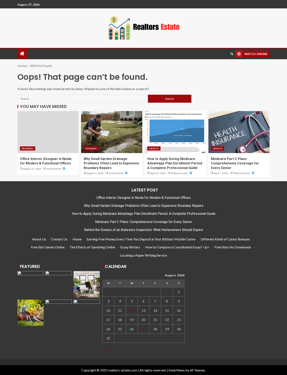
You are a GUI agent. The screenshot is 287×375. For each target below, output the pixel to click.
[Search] (231, 54)
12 (132, 310)
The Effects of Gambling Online (92, 247)
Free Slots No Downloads (233, 247)
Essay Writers (130, 247)
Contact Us (59, 239)
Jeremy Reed (54, 168)
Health (153, 148)
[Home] (22, 54)
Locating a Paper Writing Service (143, 255)
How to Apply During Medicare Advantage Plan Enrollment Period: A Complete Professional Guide (175, 163)
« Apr (106, 351)
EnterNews (177, 370)
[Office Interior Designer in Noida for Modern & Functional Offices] (48, 132)
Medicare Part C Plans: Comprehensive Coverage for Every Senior (235, 163)
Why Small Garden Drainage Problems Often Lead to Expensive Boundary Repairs (111, 163)
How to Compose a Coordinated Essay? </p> (177, 247)
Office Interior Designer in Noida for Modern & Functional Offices (143, 198)
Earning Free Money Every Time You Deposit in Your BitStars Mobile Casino (141, 239)
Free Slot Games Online (48, 247)
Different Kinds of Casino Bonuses (225, 239)
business (27, 148)
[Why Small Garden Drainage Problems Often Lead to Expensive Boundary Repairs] (111, 132)
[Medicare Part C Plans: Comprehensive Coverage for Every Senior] (239, 132)
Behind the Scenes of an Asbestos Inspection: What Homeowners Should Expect (143, 230)
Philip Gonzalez (179, 173)
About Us (39, 239)
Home (77, 239)
